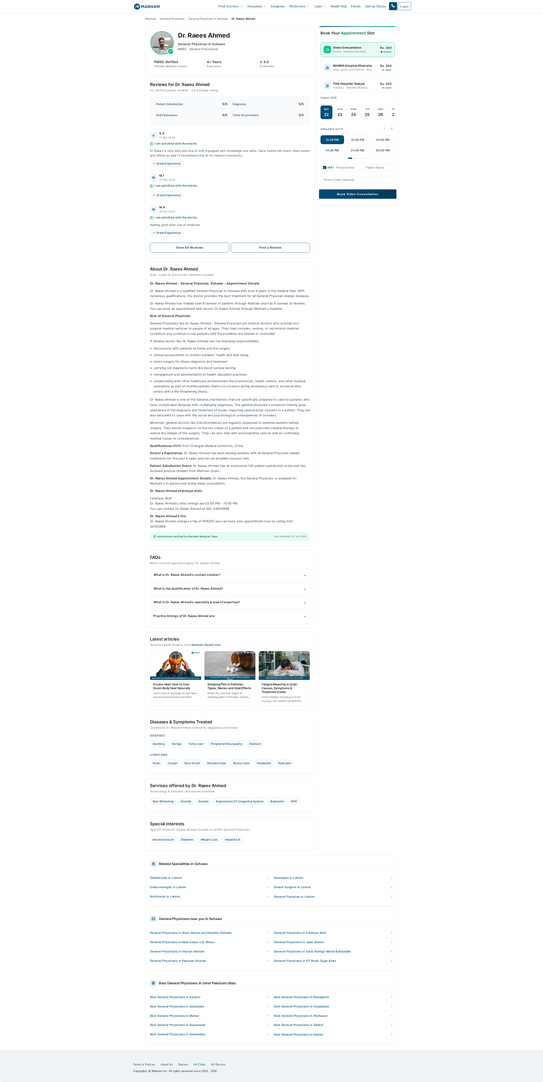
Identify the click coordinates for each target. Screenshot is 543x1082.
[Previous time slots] (385, 128)
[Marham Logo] (147, 8)
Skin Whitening (163, 801)
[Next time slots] (392, 128)
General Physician (172, 18)
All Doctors (218, 1064)
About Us (167, 1064)
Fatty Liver (196, 743)
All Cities (200, 1064)
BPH (294, 801)
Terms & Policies (144, 1064)
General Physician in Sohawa (208, 18)
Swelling (158, 743)
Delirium (255, 743)
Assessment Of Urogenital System (239, 801)
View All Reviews (189, 247)
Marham (150, 18)
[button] (393, 6)
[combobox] (328, 167)
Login (404, 6)
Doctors (183, 1064)
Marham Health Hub (206, 645)
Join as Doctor (375, 6)
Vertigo (177, 743)
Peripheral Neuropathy (226, 743)
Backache (277, 801)
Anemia (186, 801)
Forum (356, 6)
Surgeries (278, 6)
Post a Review (270, 247)
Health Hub (338, 6)
